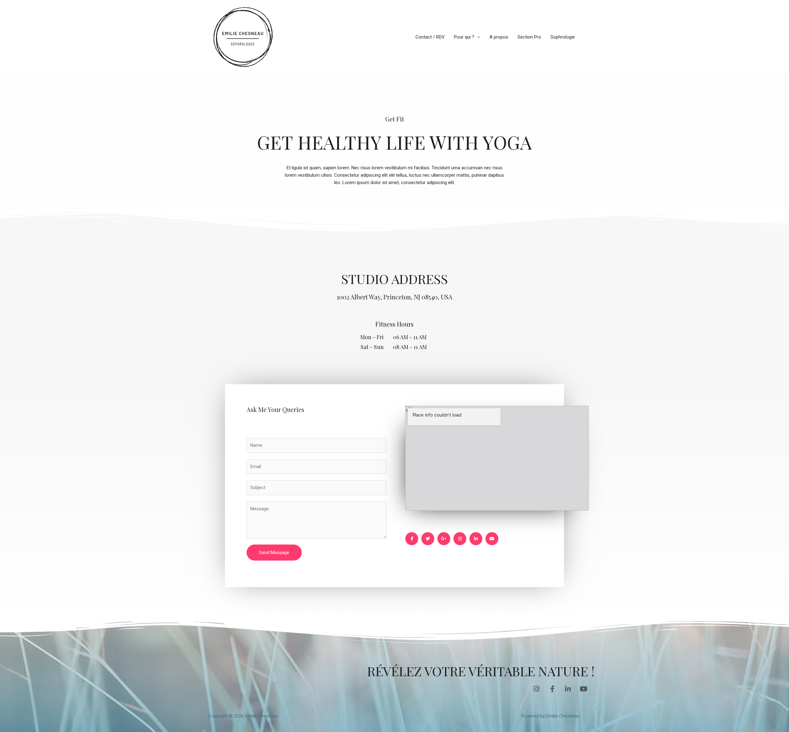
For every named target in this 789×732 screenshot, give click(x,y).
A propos (498, 37)
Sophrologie (562, 37)
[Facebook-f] (552, 688)
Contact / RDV (430, 37)
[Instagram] (459, 538)
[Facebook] (411, 538)
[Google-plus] (443, 538)
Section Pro (529, 37)
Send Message (274, 552)
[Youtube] (491, 538)
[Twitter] (427, 538)
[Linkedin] (475, 538)
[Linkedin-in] (568, 688)
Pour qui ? (464, 37)
